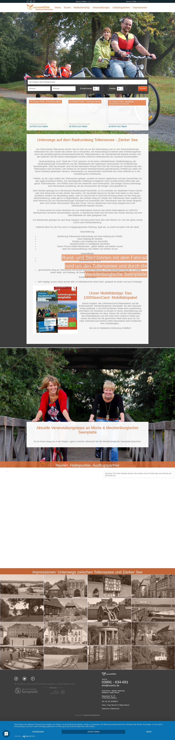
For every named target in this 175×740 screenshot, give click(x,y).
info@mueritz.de (142, 1)
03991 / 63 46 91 (93, 1)
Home (58, 7)
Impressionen (140, 7)
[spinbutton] (95, 88)
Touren (67, 7)
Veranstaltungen (101, 7)
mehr (148, 732)
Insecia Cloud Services (92, 715)
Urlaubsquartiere (121, 7)
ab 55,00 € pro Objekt (78, 126)
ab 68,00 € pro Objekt (118, 126)
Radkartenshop (82, 7)
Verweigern (38, 732)
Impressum (106, 709)
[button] (98, 88)
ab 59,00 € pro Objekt (39, 126)
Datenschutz (115, 709)
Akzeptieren (94, 732)
